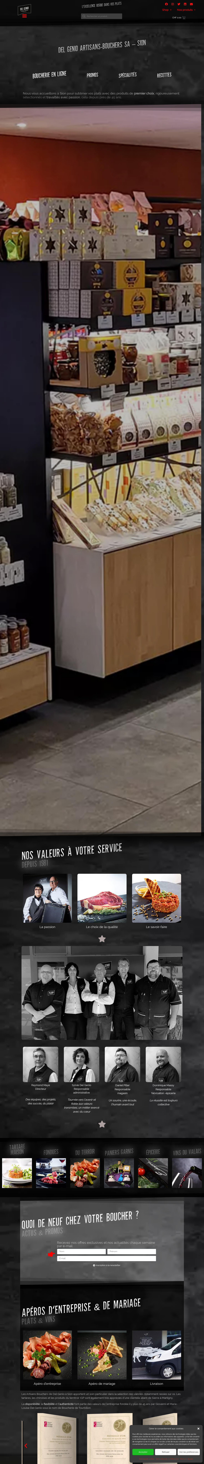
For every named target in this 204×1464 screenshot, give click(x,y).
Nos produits (185, 9)
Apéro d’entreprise (47, 1383)
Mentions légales (186, 1459)
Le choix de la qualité (102, 927)
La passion (47, 927)
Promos (92, 75)
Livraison (156, 1383)
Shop (165, 9)
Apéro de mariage (102, 1383)
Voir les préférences (188, 1452)
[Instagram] (172, 4)
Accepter (143, 1452)
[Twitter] (179, 4)
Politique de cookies (146, 1459)
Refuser (165, 1452)
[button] (198, 1428)
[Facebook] (166, 4)
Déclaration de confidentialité (167, 1459)
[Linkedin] (185, 4)
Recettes (164, 75)
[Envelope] (191, 4)
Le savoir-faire (156, 927)
